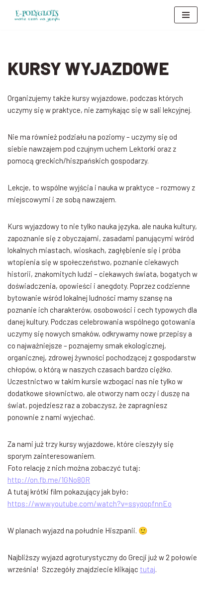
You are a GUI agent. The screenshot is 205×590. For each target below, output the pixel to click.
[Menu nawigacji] (186, 14)
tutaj (147, 569)
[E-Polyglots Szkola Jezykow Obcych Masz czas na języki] (37, 15)
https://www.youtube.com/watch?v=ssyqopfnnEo (89, 503)
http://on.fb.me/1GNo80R (48, 479)
